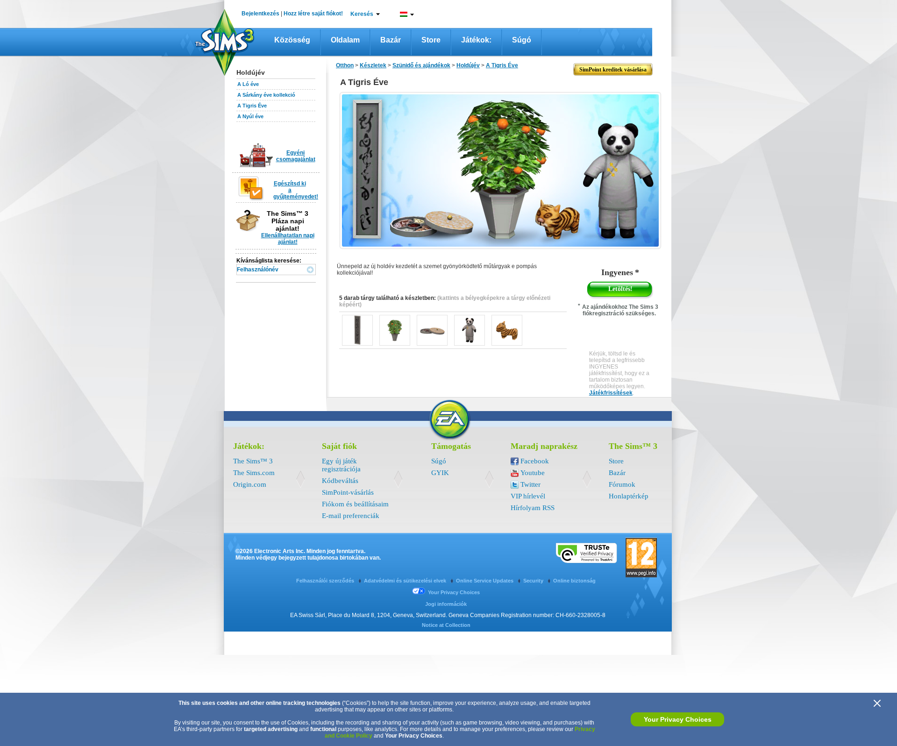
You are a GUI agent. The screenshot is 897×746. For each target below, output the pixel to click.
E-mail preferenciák (350, 515)
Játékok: (476, 40)
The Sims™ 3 (253, 461)
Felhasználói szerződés (326, 580)
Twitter (530, 484)
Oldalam (345, 40)
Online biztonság (574, 580)
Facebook (534, 461)
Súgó (521, 40)
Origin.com (249, 484)
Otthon (345, 65)
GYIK (440, 472)
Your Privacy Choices (678, 719)
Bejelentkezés (260, 13)
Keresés (361, 14)
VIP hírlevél (528, 496)
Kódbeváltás (340, 480)
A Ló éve (248, 84)
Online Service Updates (485, 580)
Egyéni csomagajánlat (295, 156)
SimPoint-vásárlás (348, 492)
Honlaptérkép (628, 496)
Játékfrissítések (611, 393)
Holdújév (468, 65)
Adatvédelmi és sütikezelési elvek (406, 580)
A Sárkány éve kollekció (266, 95)
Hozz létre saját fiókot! (313, 13)
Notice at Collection (446, 625)
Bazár (390, 40)
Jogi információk (446, 604)
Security (534, 580)
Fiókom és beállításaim (355, 504)
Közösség (292, 40)
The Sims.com (254, 472)
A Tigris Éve (252, 105)
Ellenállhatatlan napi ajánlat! (287, 238)
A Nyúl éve (250, 116)
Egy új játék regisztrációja (341, 465)
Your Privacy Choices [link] (454, 592)
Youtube (532, 472)
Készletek (373, 65)
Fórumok (622, 484)
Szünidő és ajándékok (421, 65)
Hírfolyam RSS (533, 508)
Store (431, 40)
